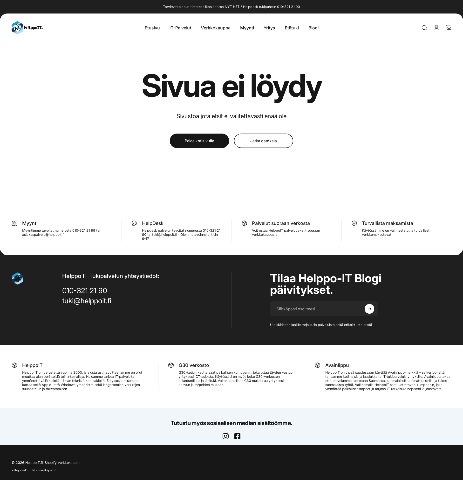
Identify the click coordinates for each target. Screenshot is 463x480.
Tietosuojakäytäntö (43, 470)
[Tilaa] (369, 309)
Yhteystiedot (20, 470)
